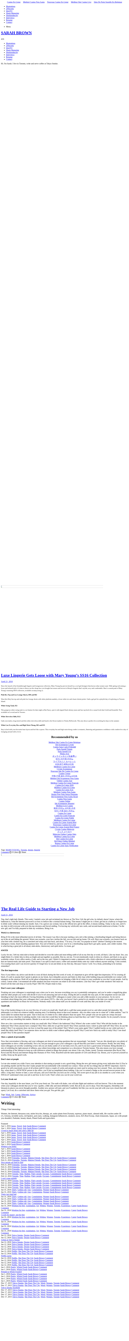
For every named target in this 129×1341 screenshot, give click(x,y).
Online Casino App (64, 781)
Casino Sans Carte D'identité (64, 747)
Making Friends (34, 1158)
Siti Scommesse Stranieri (64, 803)
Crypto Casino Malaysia (64, 829)
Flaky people (36, 1174)
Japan (13, 1126)
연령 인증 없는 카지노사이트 (64, 776)
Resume (9, 20)
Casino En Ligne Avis (64, 790)
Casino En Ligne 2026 (65, 785)
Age (29, 1190)
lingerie (37, 850)
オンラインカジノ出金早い (64, 756)
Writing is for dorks (8, 1146)
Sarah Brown (32, 1126)
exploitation (30, 1206)
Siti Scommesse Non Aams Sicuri (64, 797)
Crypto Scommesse (64, 769)
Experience (65, 1206)
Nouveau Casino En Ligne (57, 2)
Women (46, 1190)
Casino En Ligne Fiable (64, 818)
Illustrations (10, 6)
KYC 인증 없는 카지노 (65, 811)
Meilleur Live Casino (64, 806)
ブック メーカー (64, 832)
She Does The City (49, 1158)
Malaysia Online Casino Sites (64, 834)
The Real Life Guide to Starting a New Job (38, 909)
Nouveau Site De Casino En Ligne (64, 771)
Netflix (14, 1251)
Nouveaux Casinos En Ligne (64, 825)
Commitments (55, 1174)
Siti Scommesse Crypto (64, 745)
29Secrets (10, 9)
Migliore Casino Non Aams (64, 792)
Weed (43, 1283)
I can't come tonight (9, 1178)
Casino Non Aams (64, 799)
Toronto (24, 850)
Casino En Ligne (14, 2)
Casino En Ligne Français (64, 816)
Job (12, 1095)
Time (21, 1174)
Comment (5, 852)
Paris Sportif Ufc (64, 751)
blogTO (9, 11)
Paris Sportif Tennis (64, 749)
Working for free (18, 1206)
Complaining (37, 1190)
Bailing (27, 1174)
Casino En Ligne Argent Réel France (64, 827)
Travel (19, 1126)
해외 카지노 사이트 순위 (64, 808)
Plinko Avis (64, 754)
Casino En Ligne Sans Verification (64, 846)
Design (27, 1235)
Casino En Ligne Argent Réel (64, 822)
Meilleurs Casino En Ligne (64, 767)
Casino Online (64, 801)
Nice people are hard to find (12, 1162)
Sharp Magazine (12, 13)
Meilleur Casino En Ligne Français (64, 783)
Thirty (14, 1190)
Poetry (13, 1267)
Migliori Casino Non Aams (34, 2)
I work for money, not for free (13, 1215)
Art (37, 1206)
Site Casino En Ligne (64, 839)
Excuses (46, 1174)
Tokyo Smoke (17, 1235)
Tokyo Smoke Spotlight (10, 1288)
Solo (24, 1126)
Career (17, 1095)
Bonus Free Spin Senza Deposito (64, 794)
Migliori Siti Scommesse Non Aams (64, 778)
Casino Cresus (64, 773)
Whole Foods (22, 1267)
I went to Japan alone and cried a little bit (17, 1130)
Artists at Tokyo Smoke (10, 1240)
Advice (33, 1095)
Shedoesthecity (12, 15)
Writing (43, 1206)
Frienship (16, 1158)
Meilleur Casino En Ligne (64, 787)
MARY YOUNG (13, 850)
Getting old (22, 1190)
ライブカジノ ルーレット (64, 761)
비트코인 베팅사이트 (64, 764)
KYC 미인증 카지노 (64, 759)
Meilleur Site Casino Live (81, 2)
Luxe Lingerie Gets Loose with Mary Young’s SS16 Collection (54, 675)
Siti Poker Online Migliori (64, 841)
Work (8, 1095)
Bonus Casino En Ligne (64, 843)
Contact (9, 22)
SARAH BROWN (16, 32)
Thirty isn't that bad (8, 1194)
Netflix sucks (6, 1256)
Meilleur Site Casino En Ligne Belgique (64, 742)
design (30, 850)
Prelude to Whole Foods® (11, 1272)
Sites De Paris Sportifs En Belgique (108, 2)
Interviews (10, 18)
